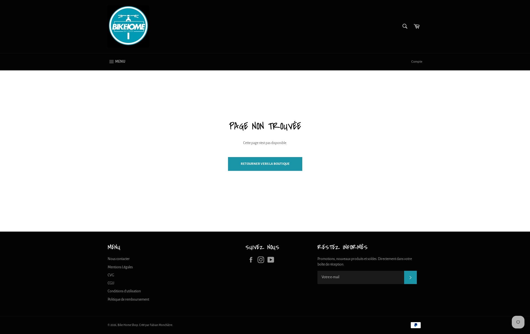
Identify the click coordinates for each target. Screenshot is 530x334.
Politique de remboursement (128, 299)
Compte (416, 61)
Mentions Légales (120, 267)
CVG (111, 275)
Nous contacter (119, 259)
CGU (111, 283)
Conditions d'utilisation (124, 291)
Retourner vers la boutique (265, 164)
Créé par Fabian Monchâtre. (156, 325)
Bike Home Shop (128, 325)
